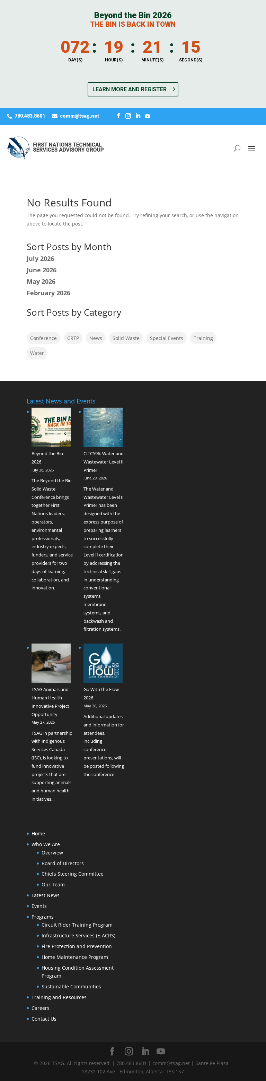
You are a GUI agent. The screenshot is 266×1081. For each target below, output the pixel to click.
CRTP (73, 338)
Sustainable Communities (71, 986)
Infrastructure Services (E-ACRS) (78, 935)
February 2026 (48, 293)
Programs (43, 916)
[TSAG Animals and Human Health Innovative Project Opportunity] (51, 665)
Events (39, 906)
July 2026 (40, 258)
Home (38, 833)
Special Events (166, 338)
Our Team (53, 884)
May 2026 (41, 281)
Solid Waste (126, 338)
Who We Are (46, 844)
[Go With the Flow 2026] (103, 665)
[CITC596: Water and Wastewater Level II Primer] (103, 429)
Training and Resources (59, 997)
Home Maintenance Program (75, 957)
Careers (41, 1008)
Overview (52, 852)
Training (203, 338)
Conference (43, 338)
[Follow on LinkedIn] (137, 115)
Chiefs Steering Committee (73, 873)
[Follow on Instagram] (128, 115)
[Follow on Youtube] (147, 116)
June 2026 (41, 270)
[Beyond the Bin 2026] (51, 429)
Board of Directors (63, 863)
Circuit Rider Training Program (77, 924)
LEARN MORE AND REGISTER (129, 89)
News (95, 338)
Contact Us (44, 1018)
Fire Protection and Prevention (77, 946)
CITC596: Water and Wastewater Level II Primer (103, 461)
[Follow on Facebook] (118, 115)
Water (37, 353)
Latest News (46, 895)
